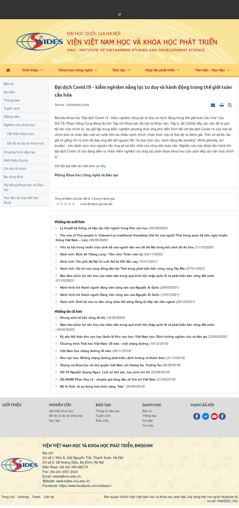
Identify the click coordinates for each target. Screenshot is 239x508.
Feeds (36, 496)
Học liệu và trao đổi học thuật (21, 200)
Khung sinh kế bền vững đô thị (82, 317)
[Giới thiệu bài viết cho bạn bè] (213, 104)
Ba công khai (13, 176)
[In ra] (222, 104)
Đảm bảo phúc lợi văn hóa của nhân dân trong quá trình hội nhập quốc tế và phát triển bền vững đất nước (137, 324)
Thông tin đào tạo (107, 411)
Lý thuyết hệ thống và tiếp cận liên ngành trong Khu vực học (104, 228)
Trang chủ (7, 496)
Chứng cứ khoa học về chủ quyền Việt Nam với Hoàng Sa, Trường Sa (110, 365)
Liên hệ (49, 496)
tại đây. (101, 165)
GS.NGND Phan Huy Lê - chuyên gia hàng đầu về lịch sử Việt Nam (108, 379)
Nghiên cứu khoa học (19, 124)
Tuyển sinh (12, 108)
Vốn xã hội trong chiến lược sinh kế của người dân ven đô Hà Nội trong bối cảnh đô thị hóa (126, 247)
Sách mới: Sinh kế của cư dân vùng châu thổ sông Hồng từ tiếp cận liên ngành (117, 301)
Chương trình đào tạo (19, 152)
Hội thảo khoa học (20, 133)
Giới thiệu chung (16, 160)
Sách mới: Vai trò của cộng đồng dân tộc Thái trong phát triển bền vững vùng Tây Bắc (122, 268)
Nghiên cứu (60, 404)
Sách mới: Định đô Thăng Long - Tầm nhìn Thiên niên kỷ (101, 254)
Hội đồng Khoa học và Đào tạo (23, 187)
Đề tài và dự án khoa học (25, 143)
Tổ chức (148, 425)
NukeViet (227, 496)
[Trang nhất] (8, 70)
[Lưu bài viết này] (230, 104)
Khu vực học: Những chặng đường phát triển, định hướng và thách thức (112, 358)
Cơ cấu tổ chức (15, 168)
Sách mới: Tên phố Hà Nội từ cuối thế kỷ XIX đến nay (98, 261)
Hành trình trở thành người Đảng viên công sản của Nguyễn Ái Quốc (109, 294)
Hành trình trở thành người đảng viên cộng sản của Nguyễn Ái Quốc (109, 287)
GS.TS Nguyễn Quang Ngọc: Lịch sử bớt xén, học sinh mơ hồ (105, 372)
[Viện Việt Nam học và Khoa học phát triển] (119, 41)
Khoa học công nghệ (75, 70)
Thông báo (12, 100)
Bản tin (9, 83)
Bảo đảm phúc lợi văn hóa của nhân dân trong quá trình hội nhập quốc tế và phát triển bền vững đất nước (137, 275)
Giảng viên (12, 116)
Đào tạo (119, 70)
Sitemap (23, 496)
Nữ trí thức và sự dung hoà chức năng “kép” (92, 386)
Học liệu (54, 420)
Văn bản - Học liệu (210, 70)
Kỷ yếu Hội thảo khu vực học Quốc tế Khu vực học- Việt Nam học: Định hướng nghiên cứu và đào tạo (133, 336)
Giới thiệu (30, 70)
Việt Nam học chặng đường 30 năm (85, 350)
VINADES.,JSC (227, 501)
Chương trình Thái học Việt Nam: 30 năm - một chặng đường (104, 343)
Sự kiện (9, 92)
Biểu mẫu (102, 420)
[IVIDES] (19, 464)
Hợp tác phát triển (160, 70)
